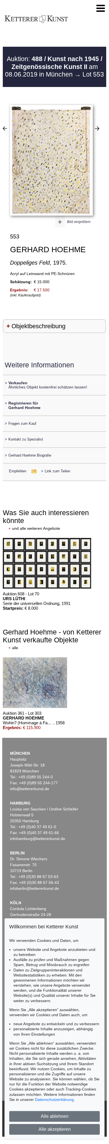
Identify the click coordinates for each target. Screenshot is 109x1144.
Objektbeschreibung (38, 326)
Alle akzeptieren (55, 1129)
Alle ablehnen (54, 1116)
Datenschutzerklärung (54, 1099)
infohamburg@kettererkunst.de (37, 838)
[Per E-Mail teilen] (32, 471)
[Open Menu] (101, 8)
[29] (97, 128)
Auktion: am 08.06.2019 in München (53, 66)
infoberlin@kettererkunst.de (34, 888)
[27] (5, 128)
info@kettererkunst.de (29, 788)
